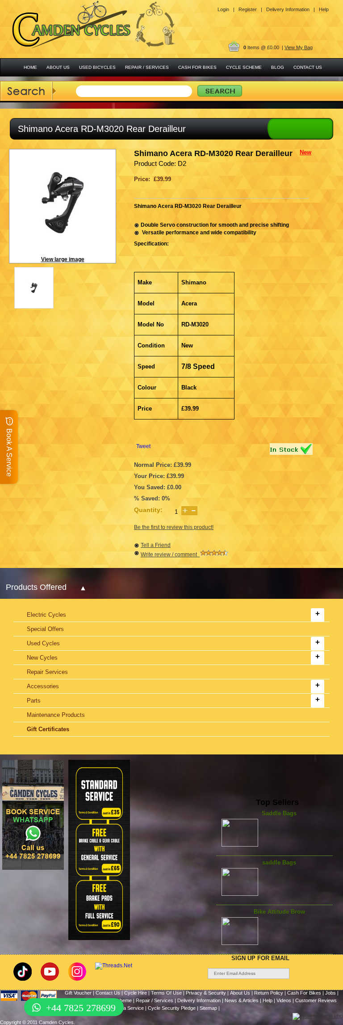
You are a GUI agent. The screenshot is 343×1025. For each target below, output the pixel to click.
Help (324, 9)
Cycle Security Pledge (172, 1008)
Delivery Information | (290, 9)
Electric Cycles (46, 614)
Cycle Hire (135, 992)
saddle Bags (279, 862)
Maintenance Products (56, 715)
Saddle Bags (279, 813)
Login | (226, 9)
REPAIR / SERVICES (147, 67)
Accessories (43, 686)
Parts (34, 700)
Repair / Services (154, 1000)
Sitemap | (210, 1008)
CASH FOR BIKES (197, 67)
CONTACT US (307, 67)
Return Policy (268, 992)
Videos (283, 1000)
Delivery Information (199, 1000)
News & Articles (242, 1000)
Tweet (143, 446)
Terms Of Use (166, 992)
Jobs (330, 992)
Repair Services (47, 672)
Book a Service (127, 1008)
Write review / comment (170, 554)
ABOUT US (58, 67)
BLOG (277, 67)
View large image (62, 259)
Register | (250, 9)
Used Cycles (43, 643)
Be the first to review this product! (173, 527)
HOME (30, 67)
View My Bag (298, 47)
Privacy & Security (206, 992)
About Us (240, 992)
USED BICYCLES (97, 67)
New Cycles (42, 657)
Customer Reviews (316, 1000)
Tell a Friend (156, 545)
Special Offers (45, 629)
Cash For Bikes (304, 992)
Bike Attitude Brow (279, 911)
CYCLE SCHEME (244, 67)
